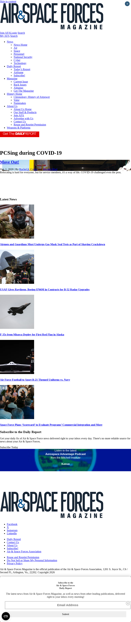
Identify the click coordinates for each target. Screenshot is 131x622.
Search (21, 32)
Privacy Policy (15, 563)
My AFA (5, 35)
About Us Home (23, 109)
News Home (20, 44)
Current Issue (21, 81)
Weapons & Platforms (18, 127)
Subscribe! (19, 75)
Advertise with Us (23, 118)
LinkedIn (12, 533)
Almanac (18, 87)
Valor (16, 100)
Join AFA (5, 32)
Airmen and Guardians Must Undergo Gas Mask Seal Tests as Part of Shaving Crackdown (52, 244)
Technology (20, 63)
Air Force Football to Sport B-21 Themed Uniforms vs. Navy (35, 379)
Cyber (17, 60)
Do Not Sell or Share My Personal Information (32, 560)
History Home (14, 93)
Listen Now (65, 469)
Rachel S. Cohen (28, 169)
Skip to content (8, 1)
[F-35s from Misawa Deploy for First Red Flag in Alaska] (17, 327)
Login (13, 32)
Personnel (19, 54)
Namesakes (20, 103)
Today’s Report (22, 69)
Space (17, 50)
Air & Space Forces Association (24, 551)
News (10, 41)
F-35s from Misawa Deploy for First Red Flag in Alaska (32, 334)
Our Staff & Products (25, 112)
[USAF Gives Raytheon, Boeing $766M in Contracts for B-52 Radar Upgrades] (17, 282)
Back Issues (20, 84)
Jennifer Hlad (50, 169)
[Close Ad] (128, 603)
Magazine (12, 78)
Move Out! (9, 162)
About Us (12, 106)
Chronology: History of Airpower (32, 97)
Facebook (12, 524)
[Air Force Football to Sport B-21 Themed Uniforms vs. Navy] (17, 373)
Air (15, 47)
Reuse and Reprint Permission (30, 124)
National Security (23, 57)
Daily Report (14, 66)
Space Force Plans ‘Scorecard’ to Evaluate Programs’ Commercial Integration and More (51, 424)
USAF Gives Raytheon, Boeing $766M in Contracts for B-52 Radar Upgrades (45, 289)
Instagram (12, 530)
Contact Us (20, 121)
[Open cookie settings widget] (6, 616)
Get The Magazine (24, 90)
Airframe (18, 72)
